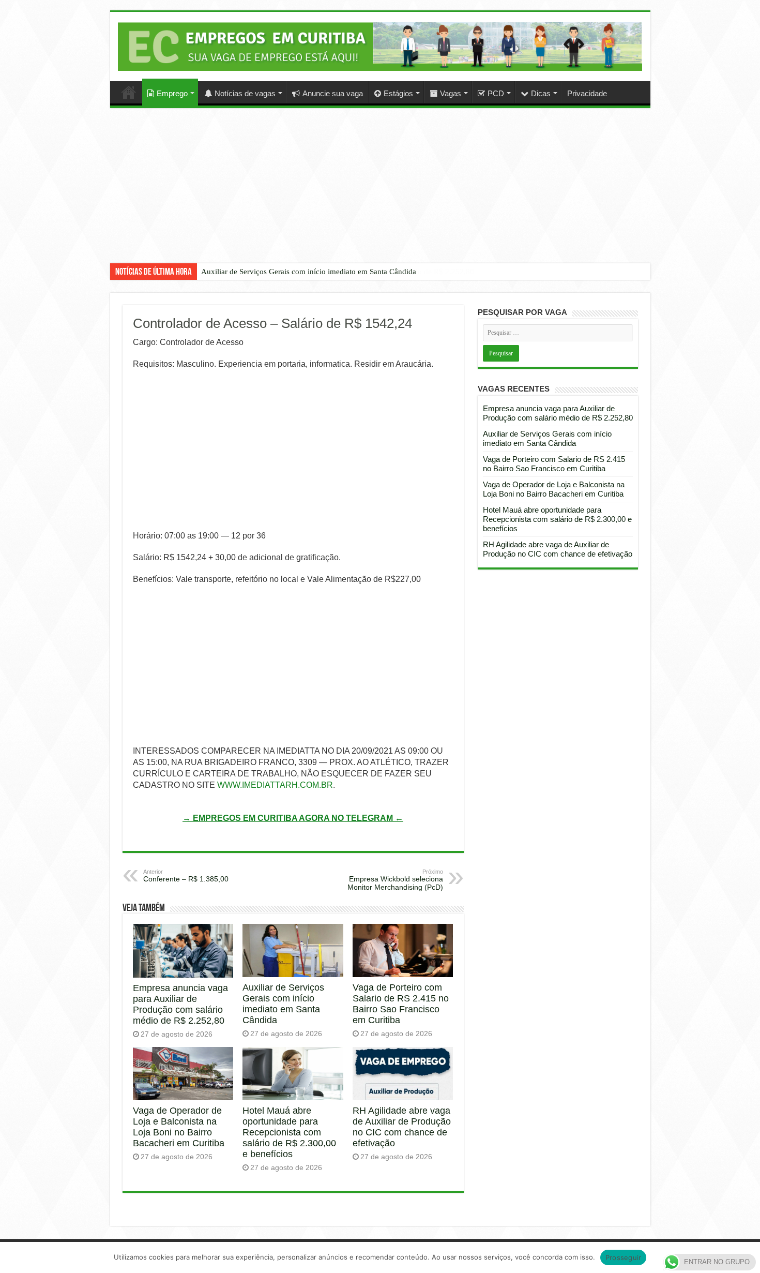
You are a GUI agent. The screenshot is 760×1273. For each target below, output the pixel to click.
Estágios (398, 93)
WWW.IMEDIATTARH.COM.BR (275, 785)
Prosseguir (623, 1257)
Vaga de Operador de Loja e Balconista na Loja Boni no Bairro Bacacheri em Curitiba (178, 1126)
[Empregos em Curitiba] (380, 46)
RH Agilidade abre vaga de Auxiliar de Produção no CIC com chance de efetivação (402, 1126)
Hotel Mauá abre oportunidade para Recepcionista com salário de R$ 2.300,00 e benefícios (289, 1132)
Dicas (541, 93)
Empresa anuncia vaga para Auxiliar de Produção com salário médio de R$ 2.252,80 (180, 1004)
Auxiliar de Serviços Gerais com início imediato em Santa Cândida (308, 271)
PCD (496, 93)
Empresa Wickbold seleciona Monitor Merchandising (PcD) (395, 879)
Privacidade (587, 93)
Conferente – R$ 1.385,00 (186, 875)
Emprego (172, 93)
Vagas (450, 93)
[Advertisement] (380, 193)
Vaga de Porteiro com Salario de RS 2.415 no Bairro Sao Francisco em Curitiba (401, 1003)
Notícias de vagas (245, 93)
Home (128, 92)
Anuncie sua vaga (332, 93)
